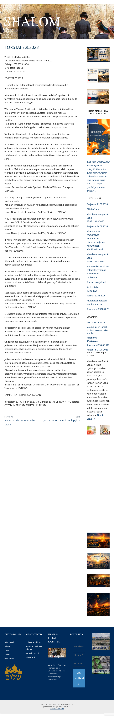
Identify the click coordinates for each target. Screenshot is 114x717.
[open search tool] (103, 21)
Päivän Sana (93, 209)
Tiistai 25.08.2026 (96, 322)
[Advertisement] (98, 482)
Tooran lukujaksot (96, 282)
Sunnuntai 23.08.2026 (98, 309)
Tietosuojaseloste (57, 708)
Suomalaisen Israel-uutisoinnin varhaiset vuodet (98, 330)
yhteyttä (34, 653)
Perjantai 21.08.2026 (97, 204)
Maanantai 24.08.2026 (92, 339)
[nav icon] (108, 22)
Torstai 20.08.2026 (96, 295)
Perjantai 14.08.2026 (97, 226)
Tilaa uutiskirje (33, 642)
